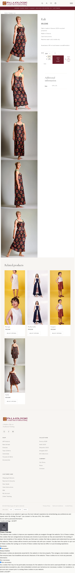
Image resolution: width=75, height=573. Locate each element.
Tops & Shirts (7, 450)
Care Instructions (8, 487)
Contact (41, 468)
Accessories (6, 460)
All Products (6, 441)
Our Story (42, 462)
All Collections (43, 454)
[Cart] (55, 3)
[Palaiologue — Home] (15, 3)
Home (6, 13)
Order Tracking (7, 496)
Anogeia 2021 (43, 450)
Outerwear (6, 454)
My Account (6, 493)
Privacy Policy (46, 506)
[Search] (42, 3)
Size (42, 53)
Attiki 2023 (42, 444)
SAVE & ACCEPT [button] (5, 572)
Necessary (5, 548)
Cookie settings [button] (5, 521)
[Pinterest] (13, 431)
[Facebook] (8, 431)
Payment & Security (9, 481)
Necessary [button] (3, 546)
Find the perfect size (68, 59)
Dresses (11, 13)
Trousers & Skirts (8, 457)
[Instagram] (4, 431)
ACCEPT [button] (14, 521)
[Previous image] (3, 231)
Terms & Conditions (57, 506)
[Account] (46, 3)
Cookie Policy (68, 506)
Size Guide (6, 484)
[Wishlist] (51, 3)
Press (41, 465)
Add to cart (58, 59)
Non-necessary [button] (5, 560)
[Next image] (72, 231)
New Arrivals (6, 444)
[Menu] (71, 3)
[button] (49, 56)
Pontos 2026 (43, 441)
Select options (11, 333)
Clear (45, 63)
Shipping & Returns (8, 478)
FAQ (4, 490)
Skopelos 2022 (44, 447)
